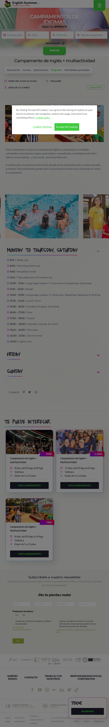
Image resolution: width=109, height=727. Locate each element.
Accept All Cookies (67, 127)
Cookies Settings (42, 126)
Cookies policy (42, 117)
